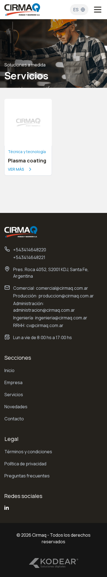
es (75, 10)
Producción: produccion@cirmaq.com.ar (53, 296)
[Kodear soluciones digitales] (53, 563)
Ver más (16, 169)
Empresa (13, 382)
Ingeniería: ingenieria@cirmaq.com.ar (50, 318)
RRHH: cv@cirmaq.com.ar (38, 325)
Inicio (9, 370)
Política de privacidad (25, 464)
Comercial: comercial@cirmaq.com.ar (50, 288)
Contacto (14, 419)
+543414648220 (29, 250)
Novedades (15, 407)
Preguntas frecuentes (27, 476)
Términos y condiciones (28, 452)
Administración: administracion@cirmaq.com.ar (44, 306)
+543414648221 (29, 257)
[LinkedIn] (6, 507)
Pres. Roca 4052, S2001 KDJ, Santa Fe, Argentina (51, 272)
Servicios (13, 395)
